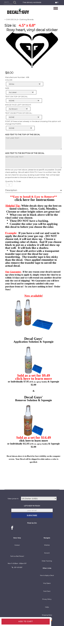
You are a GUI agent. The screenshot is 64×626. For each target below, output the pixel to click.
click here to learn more (33, 378)
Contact (17, 545)
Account (47, 553)
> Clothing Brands (25, 19)
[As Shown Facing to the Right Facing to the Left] (18, 109)
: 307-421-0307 (18, 567)
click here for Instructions (34, 200)
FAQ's (47, 607)
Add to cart (25, 621)
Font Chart (46, 591)
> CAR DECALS (11, 19)
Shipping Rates (47, 615)
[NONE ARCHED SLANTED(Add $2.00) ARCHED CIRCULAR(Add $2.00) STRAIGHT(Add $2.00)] (24, 100)
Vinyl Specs (47, 583)
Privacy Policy (46, 599)
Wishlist (47, 545)
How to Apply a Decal (47, 575)
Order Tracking (47, 561)
